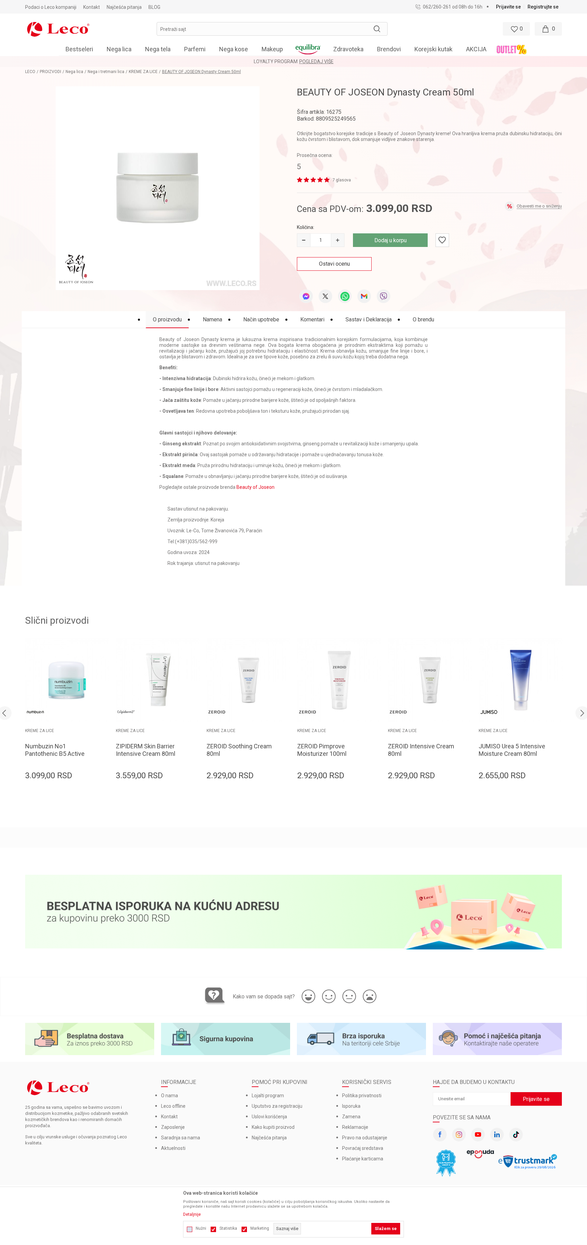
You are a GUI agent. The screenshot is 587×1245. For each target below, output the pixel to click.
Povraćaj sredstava (362, 1148)
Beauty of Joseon (255, 487)
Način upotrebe (261, 319)
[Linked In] (497, 1134)
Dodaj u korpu (390, 240)
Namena (212, 319)
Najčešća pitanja (269, 1137)
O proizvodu (167, 319)
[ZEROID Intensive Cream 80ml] (430, 680)
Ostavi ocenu (334, 264)
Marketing (259, 1228)
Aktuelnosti (173, 1148)
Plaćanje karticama (362, 1158)
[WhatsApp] (345, 296)
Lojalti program (268, 1095)
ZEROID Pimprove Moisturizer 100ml (321, 750)
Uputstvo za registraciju (277, 1106)
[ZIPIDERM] (126, 712)
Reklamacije (355, 1127)
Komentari (312, 319)
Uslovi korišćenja (269, 1116)
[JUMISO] (488, 712)
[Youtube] (478, 1134)
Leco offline (173, 1106)
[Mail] (364, 296)
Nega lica (74, 71)
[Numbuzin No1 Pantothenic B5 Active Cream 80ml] (67, 680)
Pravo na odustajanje (364, 1137)
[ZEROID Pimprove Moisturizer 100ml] (339, 680)
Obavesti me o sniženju (539, 206)
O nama (169, 1095)
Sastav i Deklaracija (368, 319)
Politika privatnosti (361, 1095)
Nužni (201, 1228)
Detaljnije (192, 1214)
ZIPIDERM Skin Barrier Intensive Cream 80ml (145, 750)
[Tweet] (325, 296)
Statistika (228, 1228)
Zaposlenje (173, 1127)
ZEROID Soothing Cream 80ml (239, 750)
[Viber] (383, 296)
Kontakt (169, 1116)
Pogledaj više (316, 61)
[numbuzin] (35, 712)
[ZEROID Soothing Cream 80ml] (248, 680)
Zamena (351, 1116)
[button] (272, 29)
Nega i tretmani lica (106, 71)
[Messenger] (306, 296)
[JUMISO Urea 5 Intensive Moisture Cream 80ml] (521, 680)
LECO (30, 71)
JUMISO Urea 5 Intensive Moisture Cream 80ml (512, 750)
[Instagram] (459, 1134)
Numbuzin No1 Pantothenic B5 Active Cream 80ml (55, 754)
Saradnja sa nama (180, 1137)
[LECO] (58, 28)
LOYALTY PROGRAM (276, 61)
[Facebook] (440, 1134)
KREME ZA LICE (143, 71)
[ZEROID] (216, 712)
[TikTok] (516, 1134)
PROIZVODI (50, 71)
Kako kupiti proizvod (273, 1127)
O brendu (423, 319)
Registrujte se (543, 7)
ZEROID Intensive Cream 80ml (421, 750)
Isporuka (351, 1106)
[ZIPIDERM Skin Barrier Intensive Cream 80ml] (158, 680)
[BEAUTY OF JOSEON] (76, 269)
